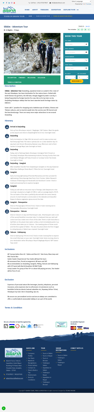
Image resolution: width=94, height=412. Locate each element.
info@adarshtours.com (58, 3)
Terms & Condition (14, 82)
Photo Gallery (32, 365)
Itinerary (22, 78)
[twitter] (3, 2)
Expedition (56, 10)
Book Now (76, 81)
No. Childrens (82, 73)
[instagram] (12, 2)
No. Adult (68, 73)
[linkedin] (9, 2)
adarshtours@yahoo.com (14, 378)
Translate (88, 4)
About (35, 10)
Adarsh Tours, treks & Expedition (36, 390)
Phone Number (69, 56)
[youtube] (14, 2)
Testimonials (32, 375)
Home (27, 10)
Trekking (44, 10)
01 (29, 69)
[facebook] (7, 2)
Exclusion (41, 78)
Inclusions (32, 78)
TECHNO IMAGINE (70, 390)
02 (32, 69)
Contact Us (31, 368)
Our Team (31, 358)
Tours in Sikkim (48, 353)
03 (35, 69)
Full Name (68, 40)
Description (12, 78)
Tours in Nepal (47, 356)
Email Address (69, 48)
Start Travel (69, 64)
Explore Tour (69, 10)
